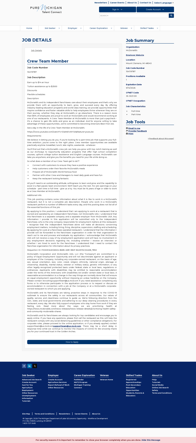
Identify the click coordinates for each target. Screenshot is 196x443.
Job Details (36, 50)
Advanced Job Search (32, 380)
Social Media (157, 385)
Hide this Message (151, 440)
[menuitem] (29, 28)
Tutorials (26, 401)
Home (29, 28)
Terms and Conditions (162, 393)
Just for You (27, 385)
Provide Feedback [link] (137, 131)
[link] (46, 8)
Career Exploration (99, 28)
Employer (72, 28)
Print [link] (130, 133)
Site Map (26, 414)
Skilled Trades (147, 28)
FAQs (154, 380)
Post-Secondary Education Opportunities (133, 387)
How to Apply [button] (72, 342)
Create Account (153, 9)
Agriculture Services (57, 382)
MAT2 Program (80, 382)
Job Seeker (50, 28)
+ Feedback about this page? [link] (161, 139)
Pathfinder (79, 380)
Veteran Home (106, 380)
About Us (132, 2)
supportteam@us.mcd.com (67, 326)
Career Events (117, 2)
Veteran (124, 28)
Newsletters (101, 2)
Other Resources (30, 393)
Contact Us (145, 2)
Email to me (134, 128)
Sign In (115, 9)
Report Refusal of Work (58, 385)
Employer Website (135, 55)
